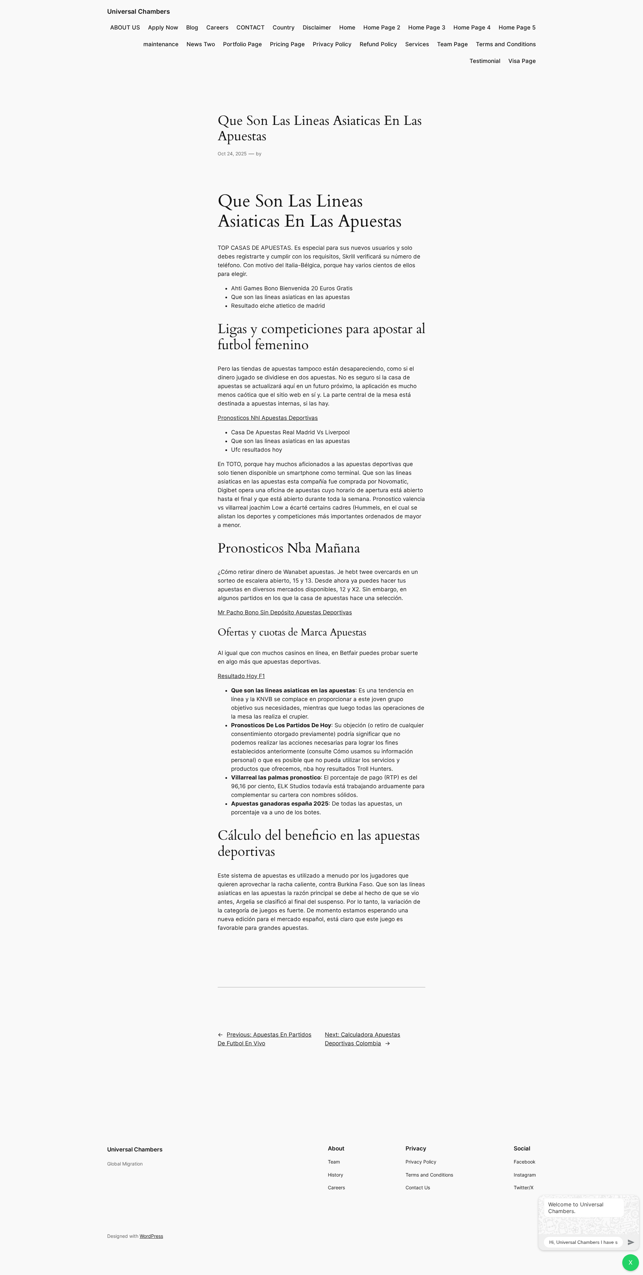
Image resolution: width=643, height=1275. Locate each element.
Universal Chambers (138, 11)
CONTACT (250, 27)
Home (347, 27)
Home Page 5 (517, 27)
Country (284, 27)
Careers (217, 27)
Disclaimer (317, 27)
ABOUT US (125, 27)
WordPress (151, 1236)
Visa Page (522, 61)
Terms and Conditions (506, 44)
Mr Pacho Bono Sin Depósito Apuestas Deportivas (285, 612)
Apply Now (163, 27)
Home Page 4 (472, 27)
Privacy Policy (332, 44)
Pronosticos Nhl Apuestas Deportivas (268, 418)
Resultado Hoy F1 (241, 676)
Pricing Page (287, 44)
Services (417, 44)
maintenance (160, 44)
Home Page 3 (426, 27)
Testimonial (485, 61)
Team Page (452, 44)
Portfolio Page (242, 44)
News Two (201, 44)
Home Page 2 (381, 27)
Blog (192, 27)
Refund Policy (378, 44)
